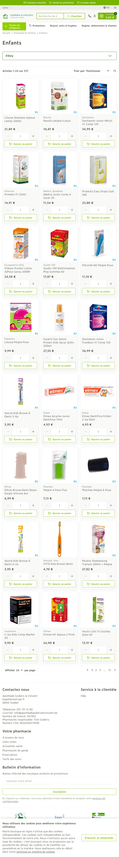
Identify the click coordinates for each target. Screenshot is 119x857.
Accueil (6, 32)
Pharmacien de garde (15, 750)
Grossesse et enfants (24, 32)
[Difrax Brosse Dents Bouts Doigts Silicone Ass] (21, 465)
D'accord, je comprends (99, 838)
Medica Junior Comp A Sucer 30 (57, 196)
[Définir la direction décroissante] (115, 70)
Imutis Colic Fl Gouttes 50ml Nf (96, 633)
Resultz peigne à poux (57, 120)
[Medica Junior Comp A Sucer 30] (60, 170)
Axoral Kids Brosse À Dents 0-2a (17, 562)
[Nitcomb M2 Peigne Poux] (98, 244)
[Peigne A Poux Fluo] (60, 465)
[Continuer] (114, 670)
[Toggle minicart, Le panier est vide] (101, 16)
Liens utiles (9, 741)
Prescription (9, 754)
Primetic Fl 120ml (15, 194)
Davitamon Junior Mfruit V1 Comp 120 (97, 122)
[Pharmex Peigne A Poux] (98, 465)
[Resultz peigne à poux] (60, 96)
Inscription (59, 791)
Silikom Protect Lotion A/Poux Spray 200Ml (18, 269)
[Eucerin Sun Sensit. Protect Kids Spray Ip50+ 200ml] (60, 317)
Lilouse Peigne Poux (16, 342)
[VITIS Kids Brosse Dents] (60, 539)
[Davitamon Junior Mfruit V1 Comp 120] (98, 96)
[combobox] (50, 16)
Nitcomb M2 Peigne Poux (97, 265)
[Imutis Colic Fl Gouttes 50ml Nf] (98, 610)
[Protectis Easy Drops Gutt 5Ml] (98, 170)
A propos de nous (13, 737)
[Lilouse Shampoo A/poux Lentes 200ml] (21, 96)
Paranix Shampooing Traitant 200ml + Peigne (97, 562)
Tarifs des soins (11, 759)
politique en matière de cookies (35, 851)
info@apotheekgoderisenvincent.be (35, 713)
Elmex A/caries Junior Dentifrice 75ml (56, 417)
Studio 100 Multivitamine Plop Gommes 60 (59, 269)
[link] (88, 670)
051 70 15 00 (25, 709)
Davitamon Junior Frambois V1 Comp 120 (96, 340)
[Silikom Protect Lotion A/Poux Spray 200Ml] (21, 244)
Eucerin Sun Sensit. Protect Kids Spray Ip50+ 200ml (58, 342)
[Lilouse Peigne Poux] (21, 317)
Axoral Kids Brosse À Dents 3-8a (17, 414)
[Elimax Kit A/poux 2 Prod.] (60, 610)
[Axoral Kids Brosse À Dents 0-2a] (21, 539)
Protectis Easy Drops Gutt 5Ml (98, 192)
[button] (59, 56)
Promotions (39, 25)
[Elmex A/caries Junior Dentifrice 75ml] (60, 392)
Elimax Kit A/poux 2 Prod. (59, 634)
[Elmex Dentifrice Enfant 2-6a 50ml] (98, 392)
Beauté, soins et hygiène (63, 25)
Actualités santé (12, 746)
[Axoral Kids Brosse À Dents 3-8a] (21, 392)
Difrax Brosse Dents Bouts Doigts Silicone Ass (20, 491)
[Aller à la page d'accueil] (17, 16)
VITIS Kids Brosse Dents (58, 564)
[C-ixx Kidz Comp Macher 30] (21, 610)
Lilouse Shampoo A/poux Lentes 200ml (19, 119)
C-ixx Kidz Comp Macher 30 (19, 636)
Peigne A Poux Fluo (55, 490)
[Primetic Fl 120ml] (21, 170)
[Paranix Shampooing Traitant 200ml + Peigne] (98, 539)
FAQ (83, 695)
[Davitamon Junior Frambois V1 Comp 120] (98, 317)
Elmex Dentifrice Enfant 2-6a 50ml (96, 417)
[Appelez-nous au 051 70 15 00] (89, 16)
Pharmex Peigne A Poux (96, 490)
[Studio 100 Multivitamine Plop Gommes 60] (60, 244)
